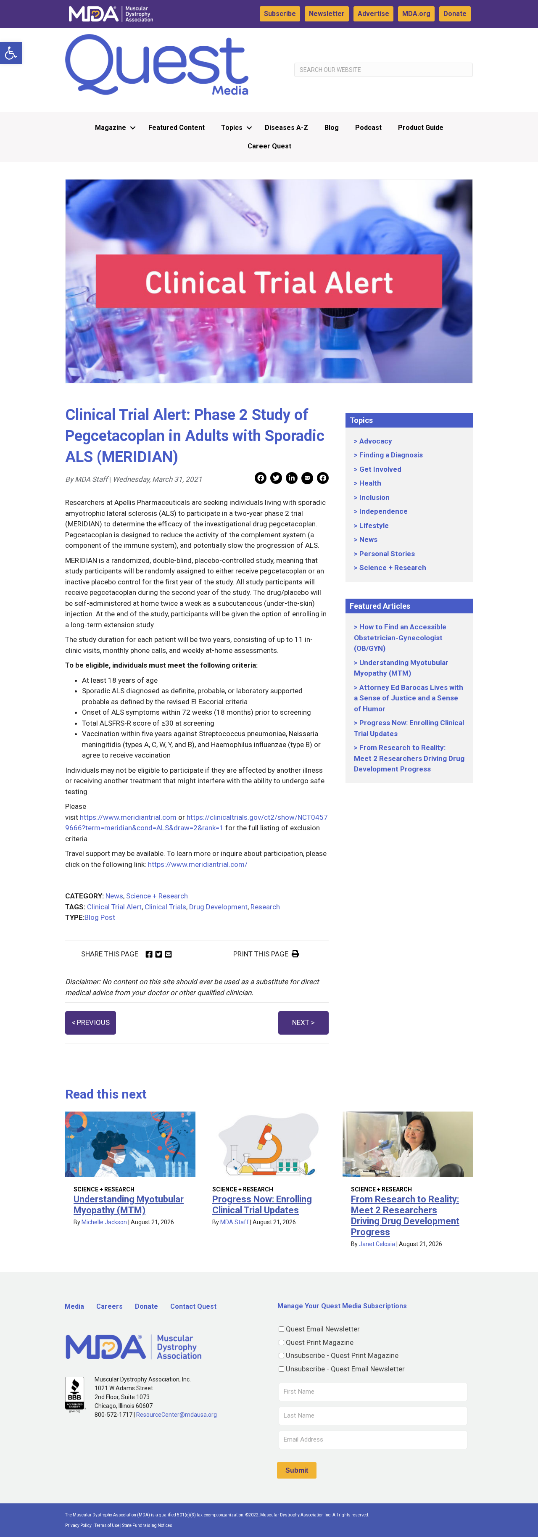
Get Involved (380, 469)
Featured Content (176, 128)
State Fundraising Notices (147, 1525)
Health (370, 483)
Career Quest (269, 146)
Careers (109, 1306)
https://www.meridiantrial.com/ (198, 864)
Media (74, 1306)
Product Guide (420, 128)
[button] (11, 53)
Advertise (373, 14)
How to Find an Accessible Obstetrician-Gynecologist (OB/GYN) (400, 637)
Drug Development (218, 907)
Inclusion (374, 497)
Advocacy (375, 441)
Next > (303, 1022)
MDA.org (416, 14)
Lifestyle (374, 525)
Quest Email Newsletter (323, 1329)
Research (265, 907)
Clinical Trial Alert (114, 907)
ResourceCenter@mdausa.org (176, 1414)
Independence (383, 511)
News (114, 896)
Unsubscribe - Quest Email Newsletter (345, 1369)
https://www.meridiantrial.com (128, 817)
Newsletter (327, 14)
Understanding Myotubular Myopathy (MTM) (129, 1204)
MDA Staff (234, 1222)
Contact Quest (193, 1306)
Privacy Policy (78, 1525)
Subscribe (280, 14)
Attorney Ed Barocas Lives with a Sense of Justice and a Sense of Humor (408, 698)
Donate (455, 14)
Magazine (110, 128)
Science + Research (157, 896)
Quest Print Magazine (319, 1342)
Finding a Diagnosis (391, 455)
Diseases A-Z (286, 128)
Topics (232, 128)
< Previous (90, 1022)
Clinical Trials (165, 907)
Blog (331, 128)
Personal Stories (387, 553)
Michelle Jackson (104, 1222)
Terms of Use (107, 1525)
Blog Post (99, 917)
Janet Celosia (377, 1244)
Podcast (368, 128)
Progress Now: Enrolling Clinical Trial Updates (262, 1204)
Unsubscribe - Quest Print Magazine (342, 1355)
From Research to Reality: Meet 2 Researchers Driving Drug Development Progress (409, 758)
